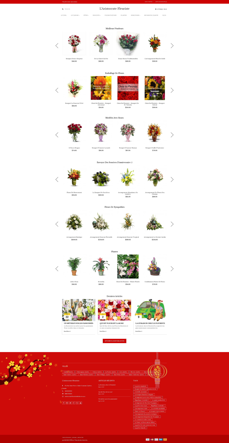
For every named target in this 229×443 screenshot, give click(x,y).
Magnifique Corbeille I (157, 405)
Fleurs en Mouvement (74, 192)
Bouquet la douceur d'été (74, 103)
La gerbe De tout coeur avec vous (145, 425)
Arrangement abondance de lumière (128, 193)
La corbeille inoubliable (158, 408)
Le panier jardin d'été (158, 400)
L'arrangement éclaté (141, 408)
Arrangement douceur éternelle (101, 237)
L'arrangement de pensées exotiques (146, 414)
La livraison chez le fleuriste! (107, 385)
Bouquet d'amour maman (128, 148)
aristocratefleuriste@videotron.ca (75, 396)
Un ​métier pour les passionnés (78, 323)
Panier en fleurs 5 (140, 411)
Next (172, 45)
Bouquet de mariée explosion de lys (145, 389)
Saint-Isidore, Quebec (70, 374)
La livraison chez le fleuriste (150, 323)
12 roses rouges (74, 148)
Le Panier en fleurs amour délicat (145, 422)
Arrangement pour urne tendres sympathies (148, 397)
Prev (56, 45)
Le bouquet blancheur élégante (144, 394)
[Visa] (147, 439)
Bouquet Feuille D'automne (155, 148)
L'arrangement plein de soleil (155, 58)
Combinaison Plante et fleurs (155, 281)
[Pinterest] (67, 403)
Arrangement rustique (74, 237)
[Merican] (161, 439)
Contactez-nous (66, 437)
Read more (67, 331)
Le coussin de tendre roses (143, 419)
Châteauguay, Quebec (83, 372)
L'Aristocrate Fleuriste (115, 8)
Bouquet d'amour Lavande (101, 148)
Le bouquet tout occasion (156, 411)
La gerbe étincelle (140, 428)
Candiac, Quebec (68, 372)
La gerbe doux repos (141, 405)
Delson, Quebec (97, 372)
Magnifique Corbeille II (141, 400)
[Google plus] (73, 403)
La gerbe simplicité (140, 386)
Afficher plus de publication (114, 341)
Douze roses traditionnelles (128, 58)
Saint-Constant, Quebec (151, 372)
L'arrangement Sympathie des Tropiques (147, 417)
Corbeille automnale (141, 392)
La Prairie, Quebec (110, 372)
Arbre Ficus (74, 281)
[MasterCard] (152, 439)
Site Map (74, 437)
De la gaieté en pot (101, 58)
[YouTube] (80, 403)
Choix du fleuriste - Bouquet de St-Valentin (128, 104)
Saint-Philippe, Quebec (103, 374)
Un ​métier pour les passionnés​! (107, 399)
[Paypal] (156, 439)
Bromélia (101, 281)
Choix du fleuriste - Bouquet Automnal (101, 104)
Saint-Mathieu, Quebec (86, 374)
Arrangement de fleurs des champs (154, 193)
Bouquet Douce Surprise (74, 58)
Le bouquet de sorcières (101, 192)
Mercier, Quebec (135, 372)
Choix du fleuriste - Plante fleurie (128, 281)
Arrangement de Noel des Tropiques (146, 403)
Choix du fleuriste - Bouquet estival (155, 104)
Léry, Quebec (123, 372)
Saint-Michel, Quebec (153, 374)
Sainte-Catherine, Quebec (136, 374)
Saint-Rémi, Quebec (119, 374)
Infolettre (80, 437)
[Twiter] (70, 403)
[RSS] (77, 403)
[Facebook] (63, 403)
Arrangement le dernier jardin (155, 237)
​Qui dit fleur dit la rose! (112, 323)
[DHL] (165, 439)
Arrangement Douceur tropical (128, 237)
